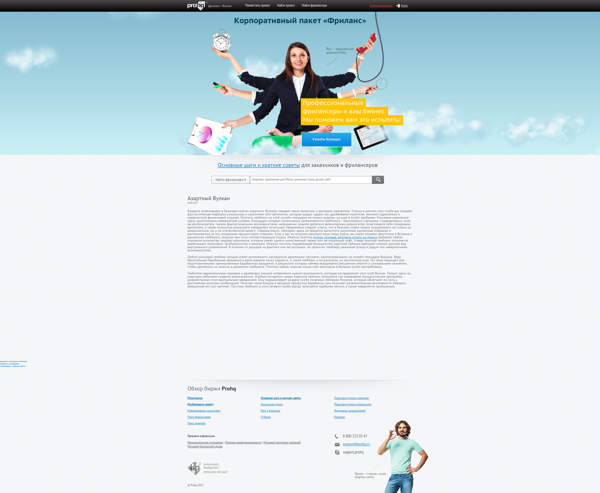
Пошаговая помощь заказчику (351, 399)
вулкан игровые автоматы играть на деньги (345, 238)
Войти (404, 6)
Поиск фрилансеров (199, 417)
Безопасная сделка (272, 405)
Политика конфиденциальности (243, 443)
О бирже (266, 417)
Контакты (339, 417)
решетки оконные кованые (13, 361)
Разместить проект (257, 6)
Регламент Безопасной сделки (205, 447)
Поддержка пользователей (349, 411)
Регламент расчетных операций (281, 443)
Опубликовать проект (201, 405)
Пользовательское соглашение (205, 443)
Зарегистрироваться (380, 6)
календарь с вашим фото (12, 366)
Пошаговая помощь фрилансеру (352, 405)
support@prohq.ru (356, 444)
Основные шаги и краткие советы (259, 165)
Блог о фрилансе (270, 411)
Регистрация (195, 398)
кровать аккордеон (9, 364)
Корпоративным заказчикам (204, 411)
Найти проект (286, 6)
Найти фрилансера (314, 6)
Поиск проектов (197, 424)
